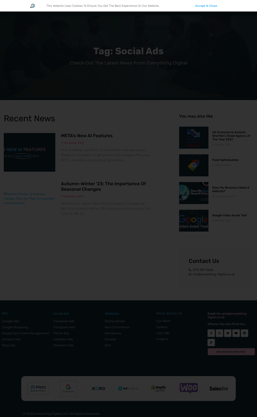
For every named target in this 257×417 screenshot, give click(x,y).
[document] (128, 208)
